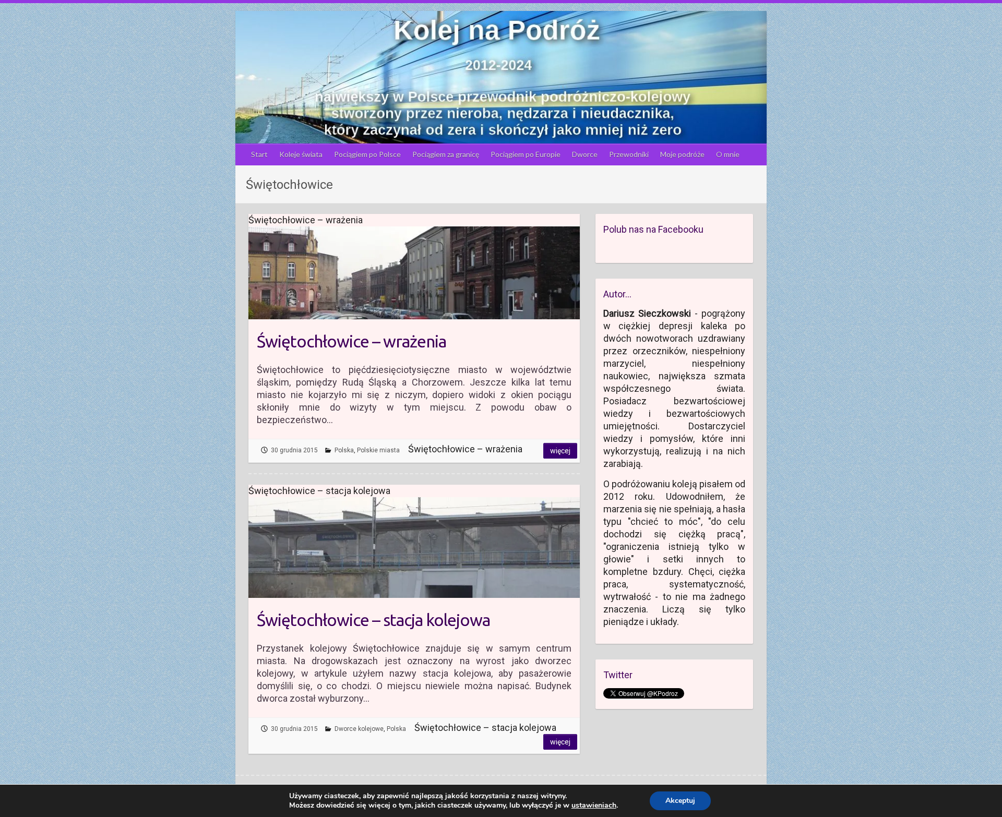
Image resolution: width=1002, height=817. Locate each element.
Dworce (585, 154)
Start (259, 154)
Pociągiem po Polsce (367, 154)
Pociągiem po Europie (525, 154)
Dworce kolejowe (359, 728)
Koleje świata (301, 154)
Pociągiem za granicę (445, 154)
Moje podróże (682, 154)
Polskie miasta (378, 450)
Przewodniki (629, 154)
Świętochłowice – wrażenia (351, 341)
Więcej (560, 451)
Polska (344, 450)
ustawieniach (593, 805)
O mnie (727, 154)
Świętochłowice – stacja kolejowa (373, 619)
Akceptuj (680, 801)
